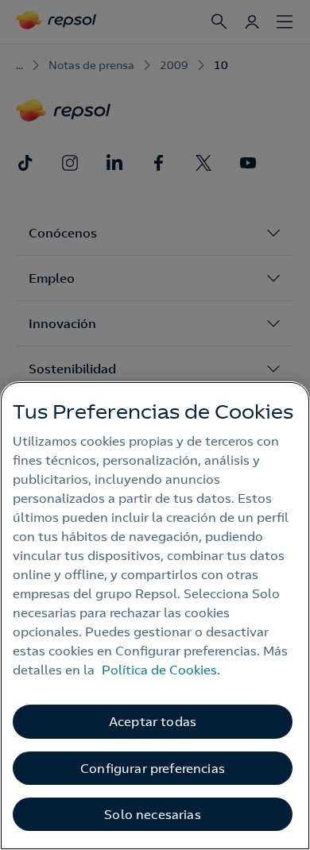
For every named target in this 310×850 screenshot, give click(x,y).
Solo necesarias (152, 814)
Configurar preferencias (152, 768)
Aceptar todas (152, 721)
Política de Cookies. (161, 670)
